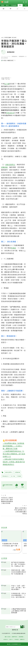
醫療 (20, 5)
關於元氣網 (7, 636)
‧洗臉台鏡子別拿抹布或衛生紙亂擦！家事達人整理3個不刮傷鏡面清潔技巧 (14, 461)
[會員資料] (23, 2)
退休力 (11, 639)
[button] (25, 5)
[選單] (26, 2)
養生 (7, 5)
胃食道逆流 (10, 113)
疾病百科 (6, 639)
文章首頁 (16, 639)
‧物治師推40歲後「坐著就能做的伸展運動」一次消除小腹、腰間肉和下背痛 (13, 446)
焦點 (2, 5)
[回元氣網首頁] (6, 2)
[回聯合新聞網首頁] (2, 2)
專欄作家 (22, 639)
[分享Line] (10, 8)
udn (2, 37)
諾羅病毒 (4, 167)
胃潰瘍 (13, 248)
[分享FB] (3, 8)
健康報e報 (15, 629)
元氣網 (6, 37)
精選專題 (21, 636)
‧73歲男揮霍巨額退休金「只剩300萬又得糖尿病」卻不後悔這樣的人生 (14, 454)
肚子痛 (6, 84)
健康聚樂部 (14, 636)
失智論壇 (13, 5)
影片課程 (4, 540)
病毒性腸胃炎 (10, 164)
